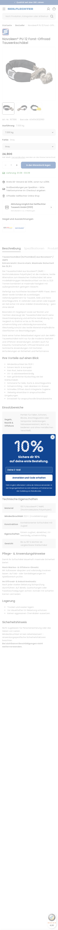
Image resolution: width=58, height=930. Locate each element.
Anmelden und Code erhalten (28, 477)
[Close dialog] (53, 437)
